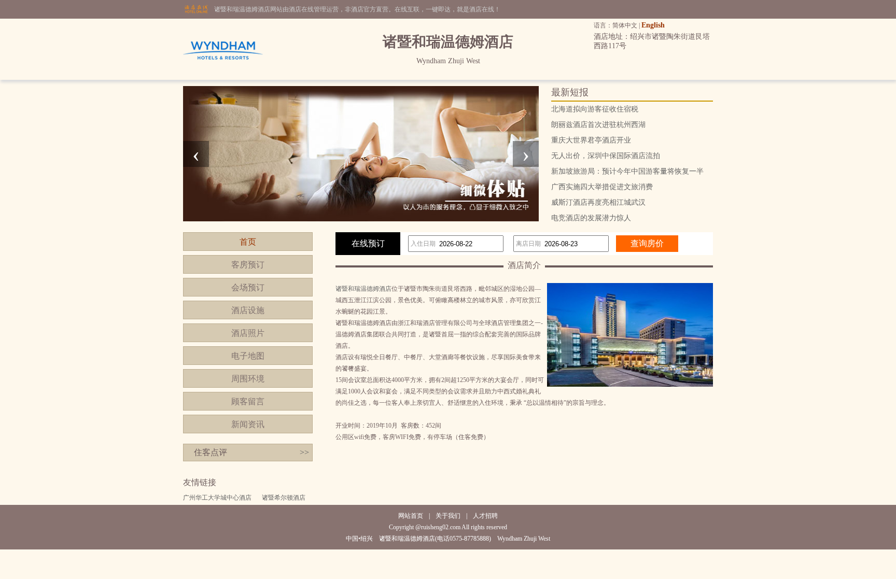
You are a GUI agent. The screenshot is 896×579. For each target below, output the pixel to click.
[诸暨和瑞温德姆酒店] (223, 77)
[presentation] (196, 154)
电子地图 (247, 355)
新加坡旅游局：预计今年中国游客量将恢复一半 (627, 171)
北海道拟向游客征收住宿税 (594, 109)
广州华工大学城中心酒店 (217, 497)
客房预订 (247, 264)
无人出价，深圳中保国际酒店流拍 (605, 156)
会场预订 (247, 287)
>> (304, 452)
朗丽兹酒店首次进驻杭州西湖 (598, 125)
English (653, 25)
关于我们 (448, 515)
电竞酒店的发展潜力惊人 (591, 218)
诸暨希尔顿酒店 (283, 497)
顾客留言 (247, 401)
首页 (248, 241)
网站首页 (410, 515)
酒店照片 (247, 333)
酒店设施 (247, 310)
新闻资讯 (247, 424)
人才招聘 (485, 515)
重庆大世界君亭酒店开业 (591, 140)
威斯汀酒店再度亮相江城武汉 (598, 202)
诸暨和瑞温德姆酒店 (363, 288)
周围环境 (247, 378)
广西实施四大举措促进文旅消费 (602, 187)
